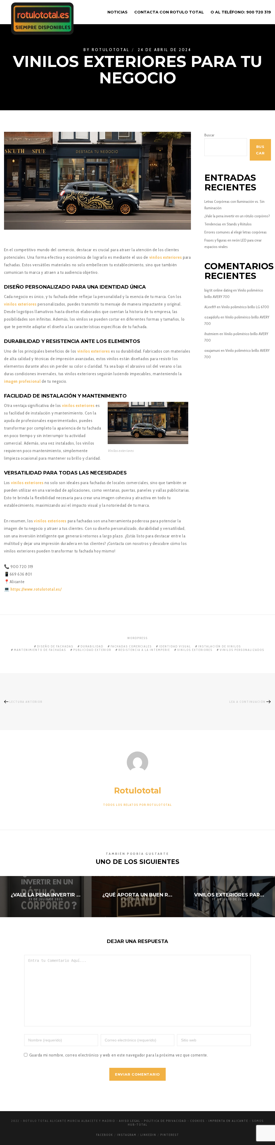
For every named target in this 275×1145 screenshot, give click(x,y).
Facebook (104, 1135)
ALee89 (210, 306)
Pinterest (169, 1135)
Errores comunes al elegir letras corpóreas (235, 232)
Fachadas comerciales (131, 646)
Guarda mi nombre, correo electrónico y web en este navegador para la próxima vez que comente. (118, 1055)
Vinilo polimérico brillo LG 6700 (245, 306)
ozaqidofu (212, 317)
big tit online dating (218, 290)
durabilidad (92, 646)
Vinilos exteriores (194, 650)
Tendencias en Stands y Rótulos (228, 224)
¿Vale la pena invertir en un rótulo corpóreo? (237, 216)
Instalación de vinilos (219, 646)
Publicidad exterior (92, 650)
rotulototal (111, 49)
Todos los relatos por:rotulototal (137, 805)
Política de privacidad (165, 1121)
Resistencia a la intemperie (144, 650)
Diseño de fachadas (55, 646)
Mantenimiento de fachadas (40, 650)
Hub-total (137, 1124)
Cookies (197, 1121)
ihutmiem (211, 333)
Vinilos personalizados (242, 650)
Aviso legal (129, 1121)
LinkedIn (148, 1135)
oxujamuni (212, 350)
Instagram (126, 1135)
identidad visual (175, 646)
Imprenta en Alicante (228, 1121)
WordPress (137, 638)
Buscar (209, 135)
